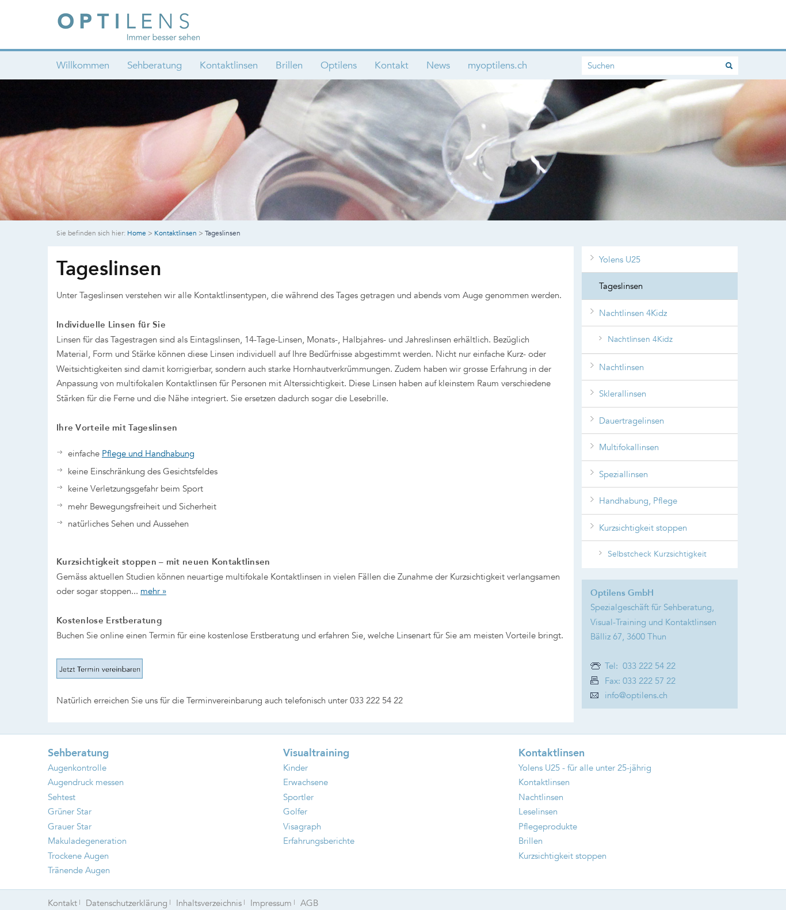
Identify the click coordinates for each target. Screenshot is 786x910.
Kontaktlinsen (229, 65)
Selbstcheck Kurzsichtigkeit (657, 554)
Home (136, 232)
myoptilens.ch (497, 65)
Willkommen (82, 65)
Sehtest (61, 796)
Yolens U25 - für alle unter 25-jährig (584, 767)
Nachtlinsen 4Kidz (633, 312)
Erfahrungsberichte (318, 840)
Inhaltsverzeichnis (209, 902)
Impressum (271, 902)
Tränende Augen (79, 870)
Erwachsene (305, 781)
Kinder (295, 767)
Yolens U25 (619, 259)
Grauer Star (69, 826)
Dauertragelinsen (631, 420)
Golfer (295, 811)
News (438, 65)
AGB (309, 902)
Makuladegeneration (87, 840)
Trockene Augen (78, 855)
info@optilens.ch (636, 695)
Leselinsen (538, 811)
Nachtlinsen (621, 366)
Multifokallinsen (629, 446)
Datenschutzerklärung (126, 902)
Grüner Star (69, 811)
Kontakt (392, 65)
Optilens (338, 65)
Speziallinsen (623, 474)
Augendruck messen (86, 781)
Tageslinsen (621, 285)
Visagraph (302, 826)
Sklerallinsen (622, 393)
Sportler (298, 796)
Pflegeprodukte (547, 826)
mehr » (153, 590)
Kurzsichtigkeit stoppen (643, 527)
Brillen (289, 65)
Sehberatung (154, 65)
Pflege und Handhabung (148, 453)
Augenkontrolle (77, 767)
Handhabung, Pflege (638, 500)
